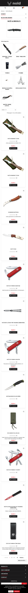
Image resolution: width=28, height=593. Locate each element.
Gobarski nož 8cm (13, 212)
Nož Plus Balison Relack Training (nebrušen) (13, 507)
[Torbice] (7, 65)
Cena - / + (9, 110)
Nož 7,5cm (13, 249)
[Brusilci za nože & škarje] (7, 81)
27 (17, 557)
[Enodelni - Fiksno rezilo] (7, 49)
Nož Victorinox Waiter (13, 359)
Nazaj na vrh (22, 560)
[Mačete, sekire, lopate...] (7, 97)
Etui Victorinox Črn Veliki (13, 543)
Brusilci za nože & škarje (7, 88)
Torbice (7, 73)
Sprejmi (17, 591)
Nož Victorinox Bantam (13, 286)
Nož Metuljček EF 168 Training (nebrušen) (13, 322)
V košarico (13, 148)
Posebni (21, 73)
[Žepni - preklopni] (21, 49)
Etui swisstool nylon (13, 433)
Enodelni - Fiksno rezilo (7, 57)
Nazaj (6, 557)
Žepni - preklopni (20, 56)
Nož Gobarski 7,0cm (13, 138)
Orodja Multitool (21, 88)
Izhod (10, 591)
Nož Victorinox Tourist (13, 470)
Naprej (22, 557)
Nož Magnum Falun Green (13, 396)
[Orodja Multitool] (21, 81)
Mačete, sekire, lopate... (7, 105)
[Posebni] (21, 65)
